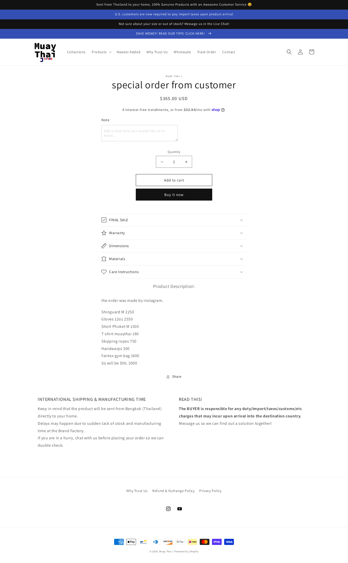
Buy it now (174, 194)
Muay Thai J (166, 551)
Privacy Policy (210, 490)
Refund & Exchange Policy (173, 490)
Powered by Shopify (186, 551)
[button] (101, 52)
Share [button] (177, 376)
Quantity (174, 152)
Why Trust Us (137, 490)
